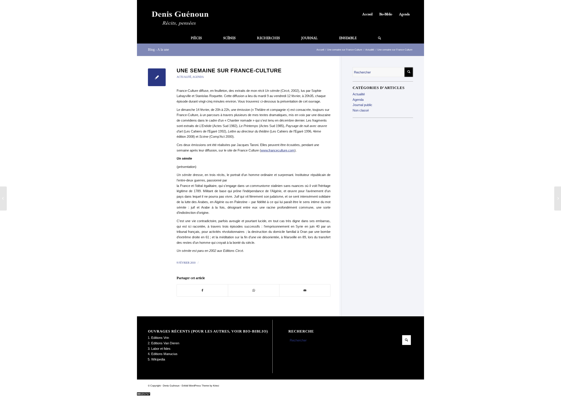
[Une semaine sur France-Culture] (157, 77)
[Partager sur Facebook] (202, 290)
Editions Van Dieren (165, 343)
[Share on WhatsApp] (253, 290)
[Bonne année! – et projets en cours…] (3, 198)
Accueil (367, 14)
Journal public (362, 105)
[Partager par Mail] (304, 290)
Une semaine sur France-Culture (229, 70)
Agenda (404, 14)
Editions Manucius (164, 354)
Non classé (361, 110)
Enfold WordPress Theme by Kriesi (200, 385)
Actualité (184, 76)
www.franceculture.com (278, 150)
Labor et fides (160, 348)
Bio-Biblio (385, 14)
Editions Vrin (160, 338)
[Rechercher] (374, 38)
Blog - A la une (158, 49)
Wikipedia (158, 359)
